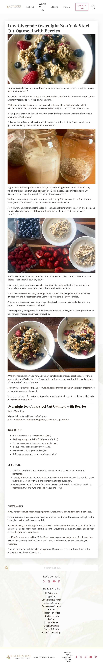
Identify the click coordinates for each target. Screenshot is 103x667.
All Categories (51, 593)
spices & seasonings (51, 632)
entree (51, 609)
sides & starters (51, 625)
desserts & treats (52, 603)
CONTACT (67, 653)
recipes (52, 619)
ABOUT (68, 7)
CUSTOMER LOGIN (68, 660)
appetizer (51, 596)
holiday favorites (51, 612)
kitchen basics (51, 616)
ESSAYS (55, 7)
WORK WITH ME (42, 7)
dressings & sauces (51, 606)
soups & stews (51, 629)
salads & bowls (51, 622)
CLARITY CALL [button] (82, 7)
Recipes (29, 7)
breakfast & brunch (51, 599)
